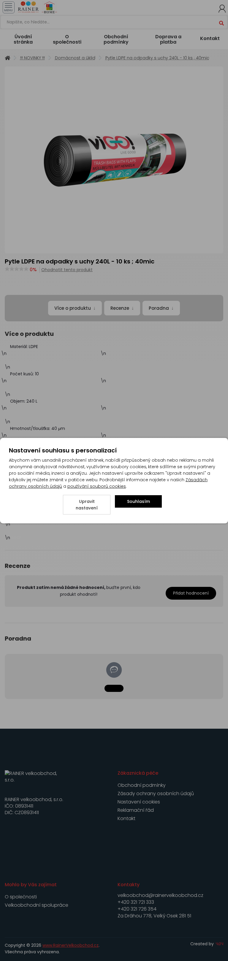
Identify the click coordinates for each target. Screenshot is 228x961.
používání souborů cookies (96, 486)
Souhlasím (138, 501)
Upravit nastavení (87, 504)
